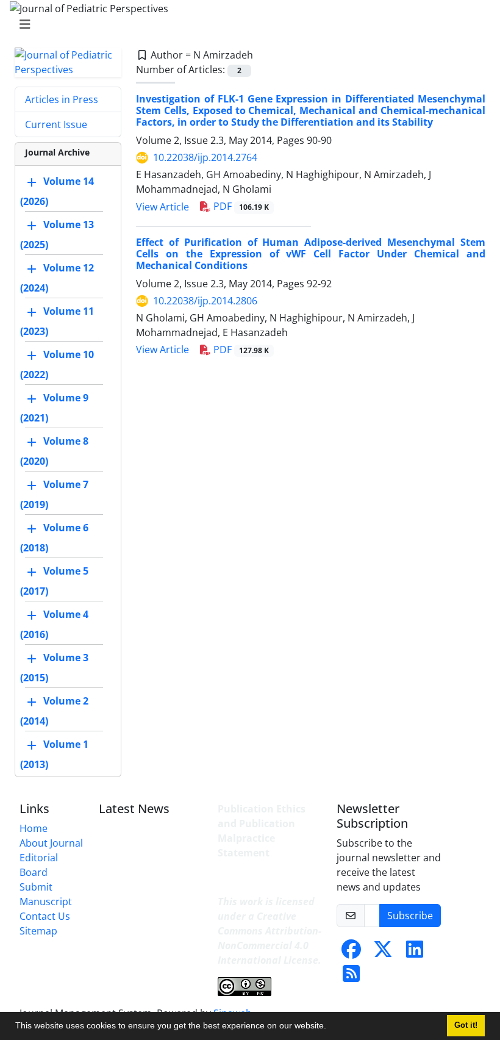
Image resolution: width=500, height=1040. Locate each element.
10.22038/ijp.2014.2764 (205, 157)
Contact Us (45, 916)
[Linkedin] (414, 952)
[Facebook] (351, 952)
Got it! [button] (465, 1025)
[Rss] (351, 977)
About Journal (51, 843)
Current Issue (56, 124)
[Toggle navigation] (246, 24)
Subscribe (410, 915)
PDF (240, 206)
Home (34, 828)
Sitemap (38, 931)
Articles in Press (61, 99)
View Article (162, 206)
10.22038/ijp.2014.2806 (205, 300)
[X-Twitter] (383, 952)
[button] (330, 1027)
